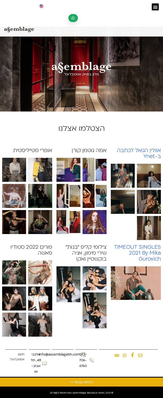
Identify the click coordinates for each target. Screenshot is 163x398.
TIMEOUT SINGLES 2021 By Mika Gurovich (137, 253)
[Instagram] (124, 355)
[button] (155, 6)
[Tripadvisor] (116, 355)
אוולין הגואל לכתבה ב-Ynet (139, 153)
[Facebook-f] (132, 355)
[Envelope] (140, 355)
